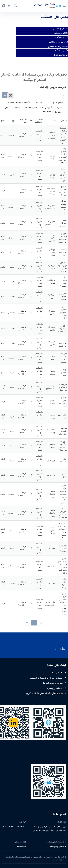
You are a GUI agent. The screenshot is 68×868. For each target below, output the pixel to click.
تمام (7, 107)
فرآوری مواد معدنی (58, 42)
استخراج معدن (60, 29)
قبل (42, 623)
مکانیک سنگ (61, 51)
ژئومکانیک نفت (61, 55)
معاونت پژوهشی (55, 688)
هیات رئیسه (57, 673)
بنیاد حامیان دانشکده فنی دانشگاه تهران (44, 693)
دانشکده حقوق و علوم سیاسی (17, 102)
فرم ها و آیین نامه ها (53, 683)
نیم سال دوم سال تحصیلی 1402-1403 (37, 107)
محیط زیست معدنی (58, 46)
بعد (26, 623)
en (8, 6)
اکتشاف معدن (61, 33)
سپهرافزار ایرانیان (58, 859)
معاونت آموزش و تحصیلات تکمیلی (46, 678)
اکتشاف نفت (61, 37)
